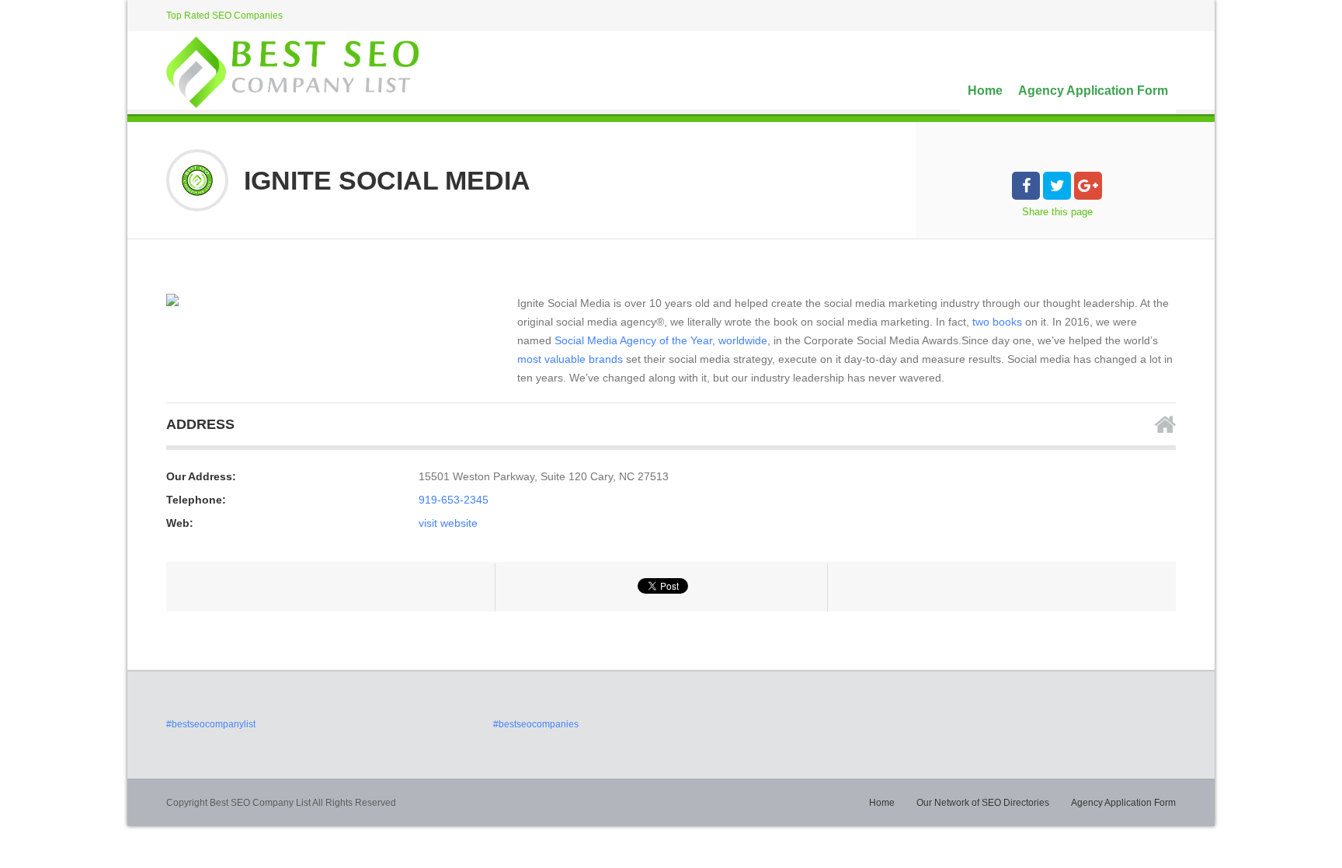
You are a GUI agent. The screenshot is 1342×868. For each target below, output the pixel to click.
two (980, 321)
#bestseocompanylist (211, 724)
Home (985, 90)
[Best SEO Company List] (292, 72)
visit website (448, 523)
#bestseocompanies (536, 724)
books (1007, 321)
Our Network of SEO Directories (982, 802)
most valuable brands (570, 359)
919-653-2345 (453, 499)
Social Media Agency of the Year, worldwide (661, 340)
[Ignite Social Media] (172, 300)
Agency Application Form (1093, 90)
